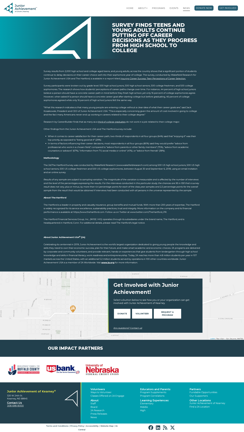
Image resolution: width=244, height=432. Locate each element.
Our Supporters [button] (198, 396)
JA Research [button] (97, 410)
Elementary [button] (146, 403)
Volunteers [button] (98, 389)
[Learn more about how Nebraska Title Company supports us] (141, 369)
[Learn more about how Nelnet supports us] (180, 369)
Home (129, 8)
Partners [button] (195, 389)
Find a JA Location (199, 406)
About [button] (95, 400)
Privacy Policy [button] (77, 426)
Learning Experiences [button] (154, 400)
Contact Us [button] (14, 402)
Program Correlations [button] (152, 396)
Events (174, 8)
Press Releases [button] (99, 413)
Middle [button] (144, 407)
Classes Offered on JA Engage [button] (107, 396)
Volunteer (142, 313)
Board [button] (94, 407)
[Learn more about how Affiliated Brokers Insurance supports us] (23, 369)
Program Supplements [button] (153, 392)
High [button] (142, 410)
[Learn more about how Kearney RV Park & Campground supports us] (63, 369)
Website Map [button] (106, 426)
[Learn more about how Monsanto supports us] (102, 369)
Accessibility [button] (92, 426)
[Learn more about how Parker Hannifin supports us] (220, 369)
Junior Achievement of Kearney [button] (207, 403)
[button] (146, 8)
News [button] (94, 417)
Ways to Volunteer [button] (101, 392)
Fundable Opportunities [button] (203, 392)
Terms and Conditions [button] (57, 426)
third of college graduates (112, 121)
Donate (122, 313)
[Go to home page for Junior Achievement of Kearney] (20, 8)
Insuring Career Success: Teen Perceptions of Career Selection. (153, 78)
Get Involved (228, 8)
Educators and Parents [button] (155, 389)
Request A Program (167, 313)
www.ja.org (107, 262)
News (186, 8)
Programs (158, 8)
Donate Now (204, 8)
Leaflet (212, 338)
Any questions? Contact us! (128, 328)
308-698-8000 (15, 405)
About (142, 8)
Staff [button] (93, 403)
